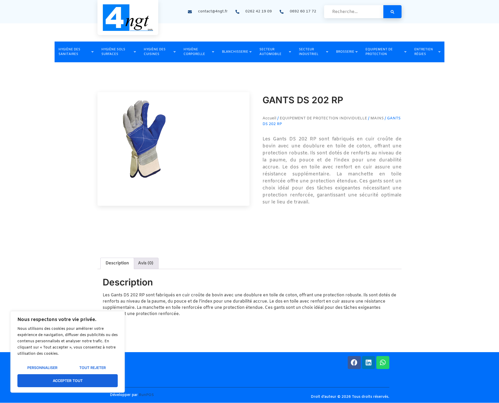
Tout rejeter (92, 367)
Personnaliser (42, 367)
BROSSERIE (345, 52)
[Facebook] (354, 362)
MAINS (377, 118)
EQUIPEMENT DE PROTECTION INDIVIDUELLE (323, 118)
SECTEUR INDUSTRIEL (308, 51)
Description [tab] (117, 263)
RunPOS (146, 395)
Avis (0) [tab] (145, 263)
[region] (67, 352)
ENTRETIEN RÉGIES (423, 51)
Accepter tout (68, 380)
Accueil (269, 118)
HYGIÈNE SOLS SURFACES (113, 51)
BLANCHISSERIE (235, 52)
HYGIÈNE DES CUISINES (155, 51)
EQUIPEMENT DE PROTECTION (379, 51)
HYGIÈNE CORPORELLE (194, 51)
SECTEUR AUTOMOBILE (270, 51)
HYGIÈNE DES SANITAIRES (69, 51)
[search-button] (392, 11)
